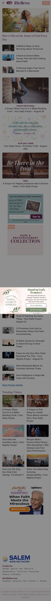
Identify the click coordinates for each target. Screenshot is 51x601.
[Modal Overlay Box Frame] (25, 300)
